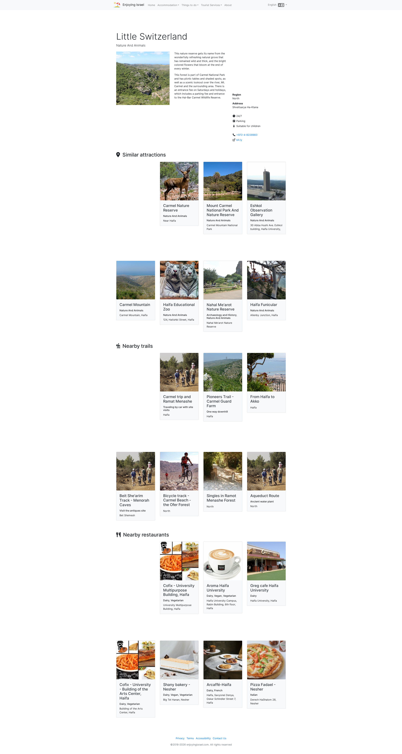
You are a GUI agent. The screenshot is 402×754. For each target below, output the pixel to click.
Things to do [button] (189, 5)
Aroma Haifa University (218, 587)
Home (151, 5)
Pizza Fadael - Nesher (263, 686)
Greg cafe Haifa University (264, 587)
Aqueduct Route (264, 495)
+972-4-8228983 (246, 134)
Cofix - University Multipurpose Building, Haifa (179, 590)
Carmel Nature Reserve (176, 207)
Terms (190, 738)
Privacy (180, 738)
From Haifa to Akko (262, 399)
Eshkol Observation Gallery (261, 210)
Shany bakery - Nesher (176, 686)
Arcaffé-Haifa (219, 684)
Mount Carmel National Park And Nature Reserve (223, 210)
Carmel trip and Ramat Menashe (177, 399)
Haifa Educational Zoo (179, 306)
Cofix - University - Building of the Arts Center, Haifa (135, 691)
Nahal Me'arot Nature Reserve (220, 307)
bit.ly (239, 139)
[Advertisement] (201, 22)
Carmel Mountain (135, 304)
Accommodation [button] (167, 5)
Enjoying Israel (133, 5)
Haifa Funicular (263, 304)
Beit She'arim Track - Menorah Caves (134, 500)
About (228, 5)
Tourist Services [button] (210, 5)
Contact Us (219, 738)
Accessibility (203, 738)
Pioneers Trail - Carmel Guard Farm (220, 401)
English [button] (273, 4)
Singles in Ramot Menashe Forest (221, 498)
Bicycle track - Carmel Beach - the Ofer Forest (177, 500)
